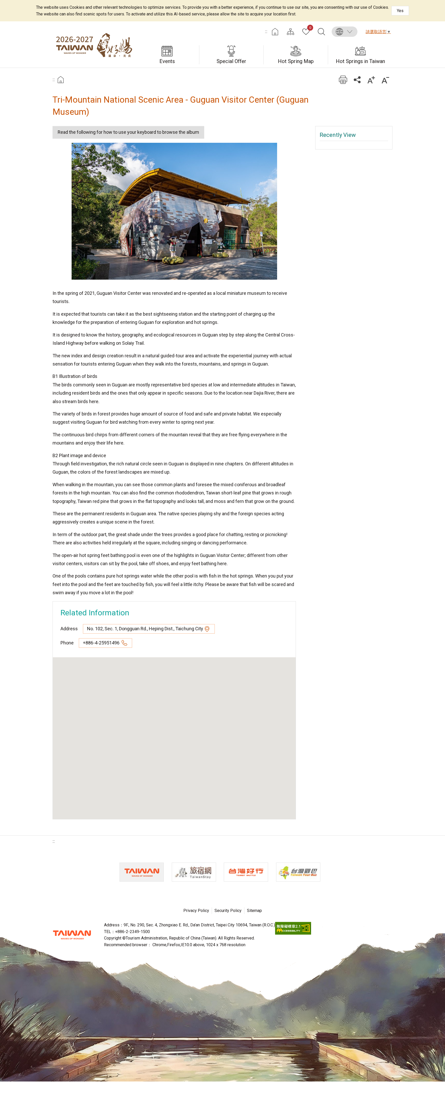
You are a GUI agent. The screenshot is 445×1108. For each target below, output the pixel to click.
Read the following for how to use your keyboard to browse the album (128, 132)
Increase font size (371, 79)
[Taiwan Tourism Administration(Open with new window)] (141, 872)
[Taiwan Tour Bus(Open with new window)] (298, 872)
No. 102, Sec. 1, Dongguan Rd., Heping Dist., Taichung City (145, 628)
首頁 (60, 79)
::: (266, 31)
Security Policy (228, 910)
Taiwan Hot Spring (94, 44)
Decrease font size (385, 79)
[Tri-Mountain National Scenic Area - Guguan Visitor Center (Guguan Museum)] (174, 211)
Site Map (290, 31)
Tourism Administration (72, 935)
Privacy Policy (196, 910)
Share (357, 79)
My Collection (310, 28)
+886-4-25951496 (102, 642)
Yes (400, 10)
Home (275, 31)
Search (321, 31)
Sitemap (254, 910)
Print (343, 79)
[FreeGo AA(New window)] (293, 933)
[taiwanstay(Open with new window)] (194, 872)
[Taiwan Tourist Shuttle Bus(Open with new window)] (246, 872)
